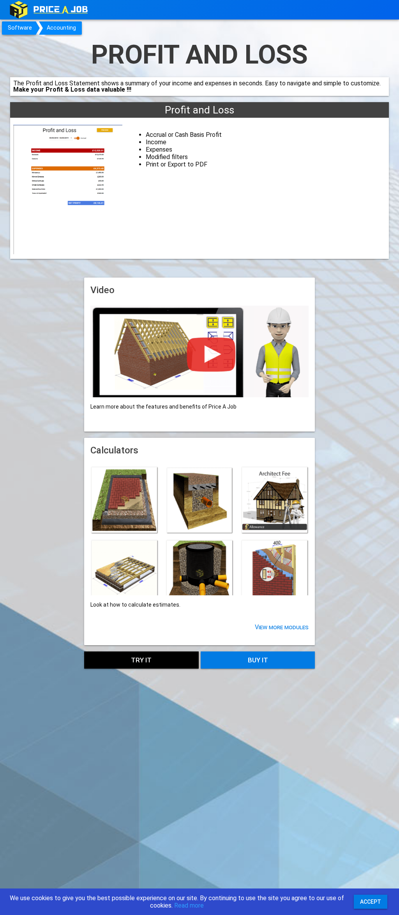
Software (20, 28)
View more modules (282, 627)
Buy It (258, 660)
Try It (141, 660)
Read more (189, 905)
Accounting (61, 28)
